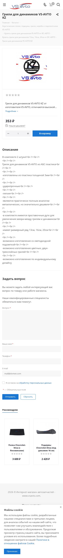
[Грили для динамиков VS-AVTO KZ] (31, 67)
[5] (18, 95)
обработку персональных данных (35, 382)
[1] (7, 95)
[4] (15, 95)
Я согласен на (29, 382)
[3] (12, 95)
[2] (10, 95)
